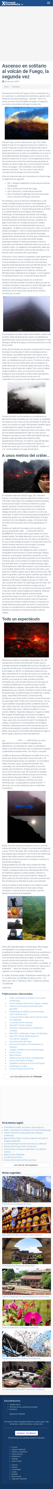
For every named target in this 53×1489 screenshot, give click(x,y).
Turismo (14, 1447)
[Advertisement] (26, 34)
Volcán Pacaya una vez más (22, 1069)
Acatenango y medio (18, 1066)
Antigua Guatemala (18, 1449)
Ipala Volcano (15, 1055)
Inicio (6, 87)
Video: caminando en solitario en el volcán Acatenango (27, 1130)
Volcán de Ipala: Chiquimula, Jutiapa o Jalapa (29, 1003)
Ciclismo (15, 1465)
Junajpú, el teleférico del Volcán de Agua (26, 1050)
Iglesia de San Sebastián (14, 1154)
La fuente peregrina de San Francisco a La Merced (25, 1144)
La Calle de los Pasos (13, 1157)
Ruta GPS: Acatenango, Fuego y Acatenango (28, 1033)
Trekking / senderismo (19, 1452)
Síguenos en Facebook (17, 1414)
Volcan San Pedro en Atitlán (21, 1061)
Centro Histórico (17, 1454)
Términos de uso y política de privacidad (24, 1407)
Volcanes (16, 87)
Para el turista (16, 1476)
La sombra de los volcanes (21, 1022)
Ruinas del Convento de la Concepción (20, 1146)
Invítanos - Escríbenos (26, 1433)
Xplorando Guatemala (22, 1438)
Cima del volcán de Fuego (20, 1041)
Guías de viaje (16, 1461)
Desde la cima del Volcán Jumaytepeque (27, 1058)
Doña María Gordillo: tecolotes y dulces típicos (24, 1127)
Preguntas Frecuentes (19, 1479)
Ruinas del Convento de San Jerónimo (20, 1160)
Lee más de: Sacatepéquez (26, 1165)
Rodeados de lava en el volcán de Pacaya (27, 1063)
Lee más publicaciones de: (26, 1076)
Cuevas (14, 1472)
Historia (14, 1467)
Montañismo (16, 1456)
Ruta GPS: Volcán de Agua (21, 1025)
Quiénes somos (15, 1405)
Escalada (15, 1474)
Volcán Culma (16, 1052)
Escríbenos (13, 1409)
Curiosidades (16, 1469)
